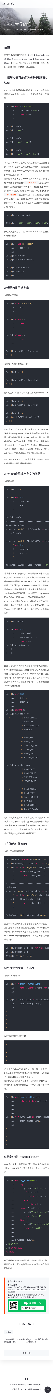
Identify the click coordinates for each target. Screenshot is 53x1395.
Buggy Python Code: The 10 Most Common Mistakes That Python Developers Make (26, 59)
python (8, 1332)
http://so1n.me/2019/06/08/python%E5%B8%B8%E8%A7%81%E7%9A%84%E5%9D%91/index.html (27, 1289)
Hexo (22, 1385)
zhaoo (35, 1385)
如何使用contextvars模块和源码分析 (14, 1340)
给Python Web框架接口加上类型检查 (37, 1340)
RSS (41, 1385)
